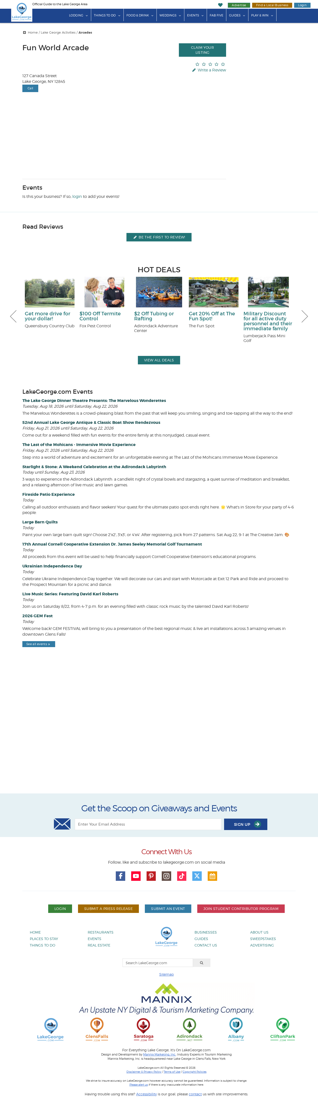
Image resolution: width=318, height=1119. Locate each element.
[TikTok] (182, 876)
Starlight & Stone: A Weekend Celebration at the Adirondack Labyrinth (94, 466)
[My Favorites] (220, 5)
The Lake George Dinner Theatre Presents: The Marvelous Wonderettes (94, 400)
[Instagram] (166, 876)
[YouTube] (136, 876)
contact (195, 1094)
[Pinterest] (151, 876)
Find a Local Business (272, 5)
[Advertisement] (159, 733)
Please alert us (138, 1084)
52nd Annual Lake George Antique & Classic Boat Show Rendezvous (91, 422)
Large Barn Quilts (40, 522)
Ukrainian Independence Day (52, 566)
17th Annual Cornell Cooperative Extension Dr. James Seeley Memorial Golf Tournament (112, 544)
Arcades (85, 33)
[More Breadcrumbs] (24, 32)
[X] (197, 876)
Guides (234, 15)
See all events (36, 644)
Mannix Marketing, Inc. (159, 1054)
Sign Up (242, 824)
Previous (13, 316)
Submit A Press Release (108, 908)
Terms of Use (172, 1071)
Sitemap (166, 974)
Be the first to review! (161, 237)
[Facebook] (120, 876)
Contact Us (206, 945)
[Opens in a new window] (97, 1029)
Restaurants (101, 932)
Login (302, 5)
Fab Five (216, 15)
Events (193, 15)
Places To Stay (44, 939)
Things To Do (105, 15)
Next (305, 316)
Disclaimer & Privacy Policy (143, 1071)
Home (33, 32)
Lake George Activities (58, 32)
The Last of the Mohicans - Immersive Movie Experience (79, 444)
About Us (259, 932)
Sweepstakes (263, 939)
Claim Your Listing (202, 50)
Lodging (76, 15)
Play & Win (260, 15)
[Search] (201, 962)
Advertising (262, 945)
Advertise (239, 5)
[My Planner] (212, 876)
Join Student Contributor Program (240, 908)
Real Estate (99, 945)
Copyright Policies (194, 1071)
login (77, 196)
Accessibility (146, 1094)
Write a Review (211, 70)
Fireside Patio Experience (48, 494)
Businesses (206, 932)
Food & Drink (137, 15)
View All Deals (159, 360)
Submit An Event (168, 908)
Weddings (167, 15)
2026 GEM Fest (37, 615)
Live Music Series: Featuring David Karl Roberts (70, 594)
